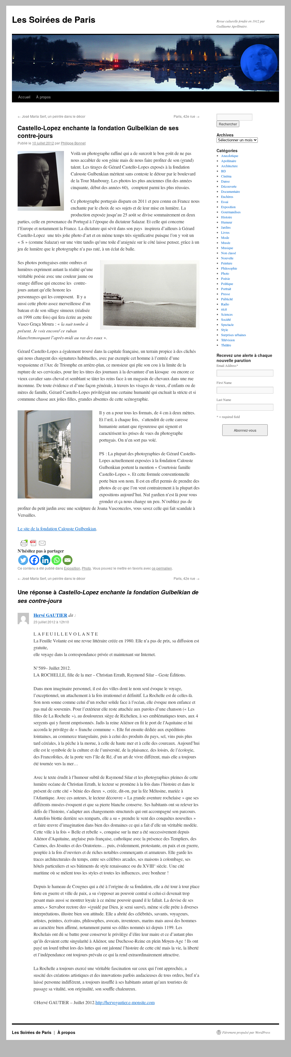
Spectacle (227, 324)
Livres (225, 232)
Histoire (226, 217)
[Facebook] (34, 560)
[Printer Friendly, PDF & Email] (33, 542)
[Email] (67, 560)
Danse (225, 181)
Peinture (226, 263)
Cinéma (226, 176)
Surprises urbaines (233, 334)
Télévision (228, 340)
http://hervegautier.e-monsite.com (125, 1002)
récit (224, 309)
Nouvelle (227, 258)
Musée (225, 242)
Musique (227, 247)
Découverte (228, 186)
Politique (227, 283)
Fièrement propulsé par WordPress (246, 1032)
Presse (225, 293)
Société (226, 319)
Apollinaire (228, 160)
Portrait (226, 288)
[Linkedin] (45, 560)
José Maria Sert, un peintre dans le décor (51, 116)
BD (223, 171)
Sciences (227, 314)
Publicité (227, 299)
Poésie (225, 278)
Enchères (227, 196)
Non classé (228, 253)
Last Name (224, 399)
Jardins (226, 227)
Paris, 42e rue (186, 116)
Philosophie (229, 268)
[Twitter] (23, 560)
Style (224, 329)
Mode (225, 237)
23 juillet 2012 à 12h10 (51, 621)
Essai (224, 201)
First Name (224, 382)
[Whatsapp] (56, 560)
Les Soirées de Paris (53, 19)
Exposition (72, 568)
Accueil (24, 97)
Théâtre (226, 345)
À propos (43, 97)
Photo (86, 568)
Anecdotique (229, 155)
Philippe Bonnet (73, 142)
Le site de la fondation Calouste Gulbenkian (57, 528)
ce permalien (162, 568)
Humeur (226, 222)
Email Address (227, 365)
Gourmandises (231, 212)
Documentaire (230, 191)
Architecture (229, 166)
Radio (225, 304)
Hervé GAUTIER (50, 615)
